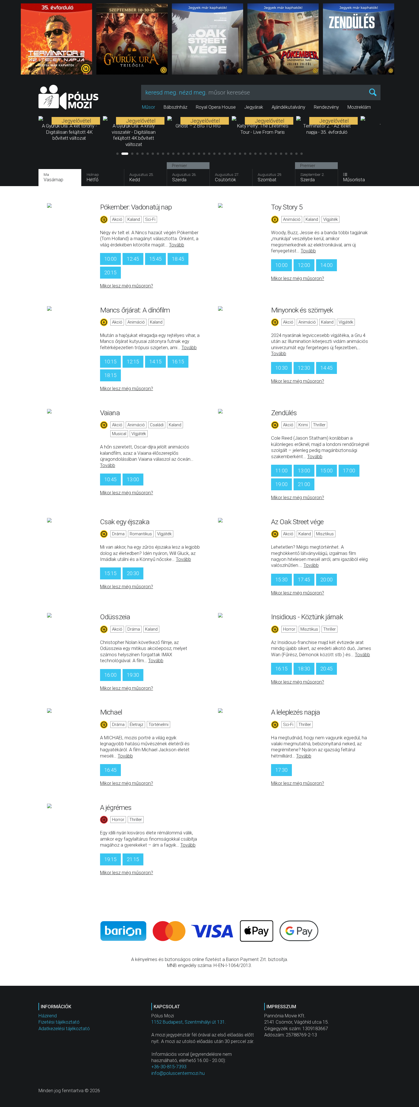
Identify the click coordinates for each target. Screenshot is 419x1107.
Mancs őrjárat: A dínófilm (135, 310)
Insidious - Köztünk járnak (307, 617)
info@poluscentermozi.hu (178, 1073)
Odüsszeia (115, 617)
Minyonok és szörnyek (302, 310)
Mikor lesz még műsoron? (126, 286)
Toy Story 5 (286, 207)
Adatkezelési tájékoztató (64, 1028)
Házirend (47, 1015)
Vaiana (110, 413)
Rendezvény (326, 107)
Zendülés (284, 413)
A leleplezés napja (295, 712)
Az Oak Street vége (297, 522)
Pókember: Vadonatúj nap (136, 207)
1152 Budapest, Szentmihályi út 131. (188, 1022)
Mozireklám (359, 107)
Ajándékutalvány (288, 107)
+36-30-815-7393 (168, 1066)
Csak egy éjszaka (124, 522)
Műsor (148, 107)
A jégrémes (115, 807)
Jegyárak (253, 107)
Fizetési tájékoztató (59, 1022)
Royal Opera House (216, 107)
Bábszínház (175, 107)
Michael (111, 712)
